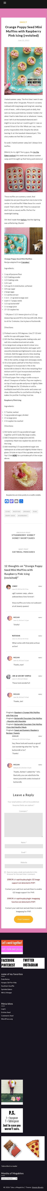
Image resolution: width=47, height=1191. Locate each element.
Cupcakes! (25, 262)
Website (24, 862)
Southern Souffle (7, 986)
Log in (3, 1009)
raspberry (22, 515)
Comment (23, 811)
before (24, 220)
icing (8, 511)
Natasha (16, 636)
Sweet (23, 22)
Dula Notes (5, 979)
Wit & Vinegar (6, 993)
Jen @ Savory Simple (21, 676)
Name (24, 842)
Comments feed (7, 1016)
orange (27, 511)
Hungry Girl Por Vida (9, 982)
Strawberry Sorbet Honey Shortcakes (23, 536)
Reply (40, 586)
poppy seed (10, 515)
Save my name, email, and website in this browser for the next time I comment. (22, 873)
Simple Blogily (38, 1187)
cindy (14, 586)
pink (35, 511)
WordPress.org (7, 1019)
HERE (14, 455)
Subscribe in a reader (9, 1166)
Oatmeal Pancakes (23, 552)
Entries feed (5, 1012)
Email (23, 852)
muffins (16, 511)
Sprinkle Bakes (6, 989)
